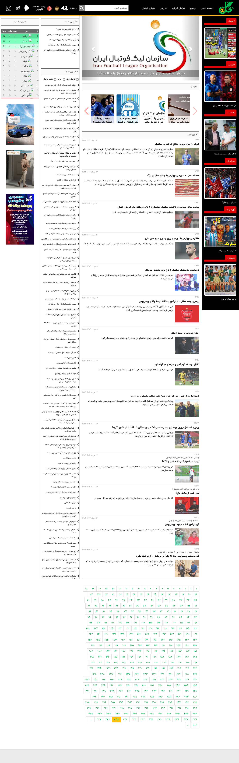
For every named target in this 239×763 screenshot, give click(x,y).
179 (131, 651)
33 (98, 594)
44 (131, 600)
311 (179, 708)
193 (131, 657)
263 (120, 685)
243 (171, 679)
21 (183, 594)
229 (178, 674)
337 (186, 719)
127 (96, 628)
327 (160, 714)
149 (146, 640)
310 (187, 708)
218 (155, 668)
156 (90, 640)
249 (120, 679)
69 (181, 611)
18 (86, 589)
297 (179, 702)
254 (195, 685)
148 (155, 640)
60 (130, 606)
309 (195, 708)
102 (174, 623)
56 (159, 606)
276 (129, 691)
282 (195, 697)
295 (195, 702)
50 (88, 600)
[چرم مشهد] (20, 169)
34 (91, 594)
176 (155, 651)
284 (178, 697)
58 (144, 606)
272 (163, 691)
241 (187, 679)
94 (117, 617)
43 (138, 600)
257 (169, 685)
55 (166, 606)
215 (179, 668)
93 (124, 617)
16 (100, 589)
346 (108, 719)
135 (147, 634)
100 (188, 623)
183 (99, 651)
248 (128, 679)
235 (128, 674)
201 (180, 663)
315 (147, 708)
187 (179, 657)
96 (103, 617)
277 (121, 691)
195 (115, 657)
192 (139, 657)
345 (116, 719)
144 (187, 640)
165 (132, 645)
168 (108, 645)
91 (138, 617)
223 (116, 668)
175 (163, 651)
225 (99, 668)
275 (137, 691)
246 (145, 679)
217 (163, 668)
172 (187, 651)
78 (118, 611)
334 (99, 714)
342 (143, 719)
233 (145, 674)
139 (114, 634)
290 (126, 697)
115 (187, 628)
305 (113, 702)
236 (120, 674)
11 (133, 589)
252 (96, 679)
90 (144, 617)
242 (179, 679)
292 (111, 697)
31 (113, 594)
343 (134, 719)
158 (187, 645)
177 (147, 651)
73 (154, 611)
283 (186, 697)
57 (151, 606)
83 (195, 617)
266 (95, 685)
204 (156, 663)
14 (113, 589)
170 (92, 645)
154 (106, 640)
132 (172, 634)
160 (170, 645)
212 (93, 663)
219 (147, 668)
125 (111, 628)
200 (187, 663)
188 (170, 657)
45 (123, 600)
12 (126, 589)
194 (123, 657)
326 (169, 714)
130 (187, 634)
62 (117, 606)
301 (146, 702)
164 (140, 645)
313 (163, 708)
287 (152, 697)
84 (188, 617)
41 (152, 600)
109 (120, 623)
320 (105, 708)
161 (163, 645)
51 (196, 606)
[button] (86, 111)
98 (88, 617)
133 (164, 634)
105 (151, 623)
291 (119, 697)
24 (162, 594)
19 (196, 594)
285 (169, 697)
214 (187, 668)
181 (115, 651)
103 (166, 623)
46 (116, 600)
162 (155, 645)
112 (98, 623)
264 (112, 685)
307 (96, 702)
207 (132, 663)
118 (165, 628)
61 (124, 606)
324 (186, 714)
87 (165, 617)
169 (100, 645)
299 (162, 702)
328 (152, 714)
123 (127, 628)
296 (187, 702)
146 (171, 640)
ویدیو (193, 8)
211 (100, 663)
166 (124, 645)
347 (99, 719)
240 (195, 679)
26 (148, 594)
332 (117, 714)
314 (155, 708)
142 (91, 634)
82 (90, 611)
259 (152, 685)
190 (154, 657)
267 (87, 685)
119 (157, 628)
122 (135, 628)
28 (134, 594)
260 (144, 685)
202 (172, 663)
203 (164, 663)
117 (172, 628)
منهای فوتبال (148, 8)
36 (188, 600)
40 (159, 600)
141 (98, 634)
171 (195, 651)
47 (109, 600)
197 (100, 657)
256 (178, 685)
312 (171, 708)
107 (135, 623)
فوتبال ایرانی (178, 8)
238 (102, 674)
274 (146, 691)
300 (154, 702)
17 (93, 589)
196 (107, 657)
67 (195, 611)
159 (178, 645)
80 (104, 611)
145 (179, 640)
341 (151, 719)
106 (143, 623)
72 (161, 611)
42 (145, 600)
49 (95, 600)
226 (91, 668)
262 (128, 685)
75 (139, 611)
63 (110, 606)
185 (195, 657)
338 (177, 719)
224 (108, 668)
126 (103, 628)
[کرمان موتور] (20, 124)
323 (195, 714)
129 (195, 634)
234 (137, 674)
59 (137, 606)
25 (155, 594)
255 (186, 685)
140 (106, 634)
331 (126, 714)
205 (148, 663)
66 (89, 606)
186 (187, 657)
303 (130, 702)
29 (127, 594)
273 (154, 691)
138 (122, 634)
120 (150, 628)
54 (174, 606)
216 (171, 668)
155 (98, 640)
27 (141, 594)
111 (105, 623)
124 (119, 628)
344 (125, 719)
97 (96, 617)
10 (139, 589)
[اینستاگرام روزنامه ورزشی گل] (20, 219)
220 (140, 668)
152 (123, 640)
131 (179, 634)
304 (121, 702)
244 (162, 679)
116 (180, 628)
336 (195, 719)
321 (97, 708)
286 (161, 697)
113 (91, 623)
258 (160, 685)
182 (108, 651)
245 (154, 679)
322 (89, 708)
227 (195, 674)
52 (188, 606)
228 (187, 674)
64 (103, 606)
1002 (195, 725)
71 (168, 611)
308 (87, 702)
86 (173, 617)
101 (181, 623)
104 (158, 623)
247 (137, 679)
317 (130, 708)
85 (180, 617)
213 (195, 668)
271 (171, 691)
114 (195, 628)
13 (120, 589)
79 (111, 611)
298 (170, 702)
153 (115, 640)
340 (159, 719)
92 (131, 617)
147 (163, 640)
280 (95, 691)
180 (123, 651)
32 (106, 594)
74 (146, 611)
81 (97, 611)
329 (143, 714)
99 (196, 623)
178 (139, 651)
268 (195, 691)
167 (116, 645)
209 (116, 663)
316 (138, 708)
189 (162, 657)
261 (136, 685)
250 (112, 679)
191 (146, 657)
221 (132, 668)
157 (195, 645)
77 (125, 611)
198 (92, 657)
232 (154, 674)
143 (195, 640)
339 (168, 719)
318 (122, 708)
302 (138, 702)
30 (120, 594)
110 (112, 623)
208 (124, 663)
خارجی (163, 8)
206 (140, 663)
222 (124, 668)
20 (189, 594)
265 (103, 685)
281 (87, 691)
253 (87, 679)
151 (131, 640)
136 (139, 634)
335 (90, 714)
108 (127, 623)
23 (169, 594)
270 (179, 691)
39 (166, 600)
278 (112, 691)
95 (109, 617)
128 (88, 628)
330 (135, 714)
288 (143, 697)
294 (94, 697)
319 (113, 708)
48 (102, 600)
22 (176, 594)
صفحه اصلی (207, 8)
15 (106, 589)
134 (155, 634)
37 (180, 600)
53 (181, 606)
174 (171, 651)
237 (111, 674)
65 (95, 606)
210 (108, 663)
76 (132, 611)
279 (104, 691)
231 (162, 674)
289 (135, 697)
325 (177, 714)
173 (180, 651)
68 (188, 611)
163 (148, 645)
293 (103, 697)
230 (170, 674)
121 (142, 628)
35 (195, 600)
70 (175, 611)
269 (187, 691)
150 (138, 640)
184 (91, 651)
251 (104, 679)
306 (104, 702)
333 (108, 714)
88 (158, 617)
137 (131, 634)
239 (94, 674)
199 (195, 663)
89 (151, 617)
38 (173, 600)
